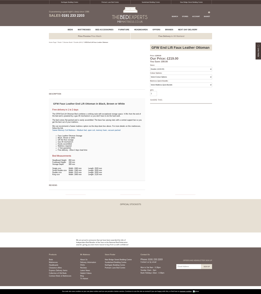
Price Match (89, 36)
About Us (84, 260)
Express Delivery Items (58, 270)
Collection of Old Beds (58, 273)
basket (207, 14)
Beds (59, 42)
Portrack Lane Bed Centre (110, 2)
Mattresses (53, 262)
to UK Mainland (171, 36)
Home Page (52, 42)
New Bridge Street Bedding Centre (191, 2)
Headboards (53, 265)
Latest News (85, 270)
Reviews (83, 268)
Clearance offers (55, 268)
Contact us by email (148, 262)
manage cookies (186, 291)
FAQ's (82, 265)
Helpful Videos (86, 273)
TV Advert (84, 279)
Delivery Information (88, 262)
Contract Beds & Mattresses (60, 276)
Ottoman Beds (67, 42)
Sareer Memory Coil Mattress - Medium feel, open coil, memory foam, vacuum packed (86, 130)
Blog (82, 276)
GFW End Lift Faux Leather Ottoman (96, 42)
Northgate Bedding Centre (69, 2)
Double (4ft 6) (78, 42)
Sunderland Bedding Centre (151, 2)
